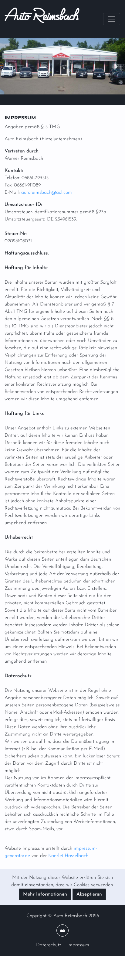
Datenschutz (48, 945)
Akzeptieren (89, 894)
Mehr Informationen (45, 894)
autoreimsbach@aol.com (46, 192)
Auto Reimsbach (41, 19)
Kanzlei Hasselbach (68, 855)
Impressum (78, 945)
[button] (9, 66)
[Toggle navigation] (111, 19)
